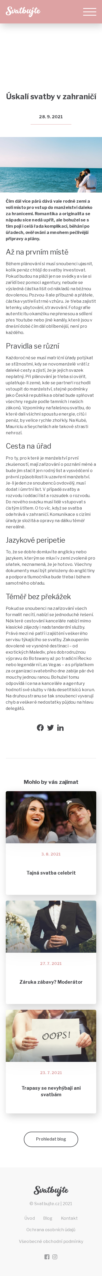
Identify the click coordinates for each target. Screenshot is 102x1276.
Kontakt (69, 1218)
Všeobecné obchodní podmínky (51, 1241)
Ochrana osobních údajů (50, 1229)
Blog (51, 80)
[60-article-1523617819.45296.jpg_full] (90, 149)
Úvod (29, 1218)
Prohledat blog (51, 1139)
